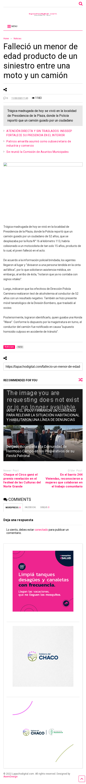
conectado (41, 529)
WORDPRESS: (13, 507)
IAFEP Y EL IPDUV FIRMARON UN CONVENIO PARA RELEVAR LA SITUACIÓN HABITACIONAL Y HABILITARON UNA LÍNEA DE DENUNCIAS (42, 415)
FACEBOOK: (30, 507)
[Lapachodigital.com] (43, 15)
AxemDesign (10, 776)
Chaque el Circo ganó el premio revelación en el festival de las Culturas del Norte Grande (22, 480)
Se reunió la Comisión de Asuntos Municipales (37, 151)
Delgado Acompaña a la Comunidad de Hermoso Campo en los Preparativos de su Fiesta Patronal (40, 451)
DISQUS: (44, 507)
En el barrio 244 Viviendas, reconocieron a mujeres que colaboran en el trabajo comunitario (64, 480)
